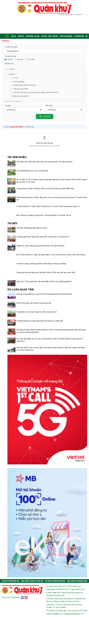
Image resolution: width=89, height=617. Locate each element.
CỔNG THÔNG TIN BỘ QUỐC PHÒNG (77, 581)
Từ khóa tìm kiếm (11, 47)
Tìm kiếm (46, 116)
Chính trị (21, 36)
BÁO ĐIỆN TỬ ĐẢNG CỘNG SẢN (10, 581)
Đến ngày (48, 105)
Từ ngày (8, 105)
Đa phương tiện (79, 36)
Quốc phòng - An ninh (32, 36)
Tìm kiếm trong (10, 56)
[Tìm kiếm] (85, 14)
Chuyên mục (9, 63)
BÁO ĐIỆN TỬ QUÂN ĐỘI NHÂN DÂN (55, 581)
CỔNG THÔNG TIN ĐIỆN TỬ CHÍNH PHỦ (32, 581)
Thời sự (13, 36)
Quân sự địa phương (66, 36)
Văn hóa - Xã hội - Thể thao (50, 36)
